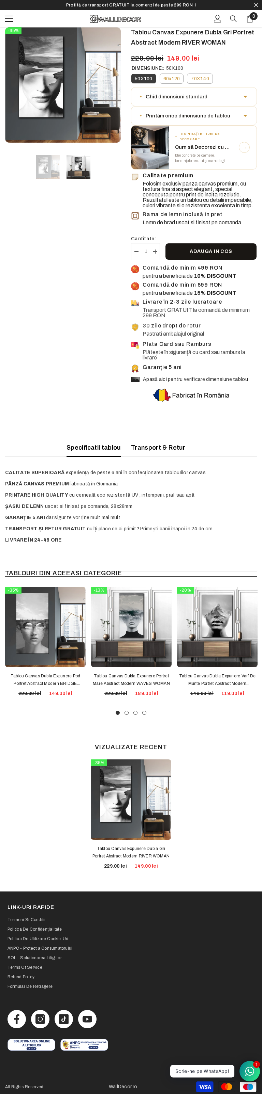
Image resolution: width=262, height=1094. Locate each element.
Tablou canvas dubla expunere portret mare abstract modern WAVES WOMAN (131, 680)
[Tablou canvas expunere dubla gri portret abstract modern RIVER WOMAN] (131, 799)
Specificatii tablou (94, 447)
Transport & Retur (158, 447)
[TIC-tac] (64, 1019)
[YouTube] (87, 1019)
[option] (131, 5)
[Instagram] (40, 1019)
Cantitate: (143, 238)
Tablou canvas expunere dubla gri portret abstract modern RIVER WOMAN (131, 852)
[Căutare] (233, 19)
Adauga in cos (211, 251)
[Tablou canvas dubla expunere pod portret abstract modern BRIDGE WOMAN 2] (45, 627)
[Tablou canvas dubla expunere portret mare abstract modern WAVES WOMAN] (131, 627)
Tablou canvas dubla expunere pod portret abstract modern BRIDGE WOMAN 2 (46, 680)
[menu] (9, 19)
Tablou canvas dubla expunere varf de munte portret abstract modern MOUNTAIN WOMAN (217, 680)
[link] (31, 1045)
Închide (256, 5)
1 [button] (118, 713)
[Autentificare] (217, 18)
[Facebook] (17, 1019)
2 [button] (127, 713)
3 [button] (135, 713)
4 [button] (144, 713)
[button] (194, 96)
